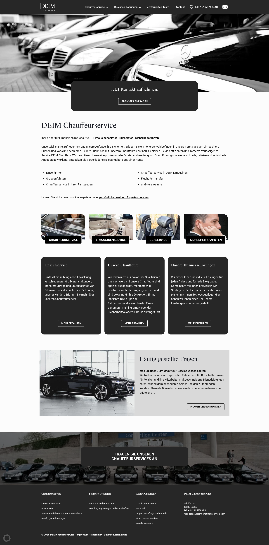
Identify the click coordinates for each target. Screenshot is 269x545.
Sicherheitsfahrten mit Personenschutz (61, 513)
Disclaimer (96, 534)
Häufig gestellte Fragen (53, 518)
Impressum (82, 534)
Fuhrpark (140, 508)
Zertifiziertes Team (146, 503)
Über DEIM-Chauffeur (147, 518)
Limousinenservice (51, 503)
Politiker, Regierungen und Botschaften (109, 508)
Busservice (47, 508)
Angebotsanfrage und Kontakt (151, 513)
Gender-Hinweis (144, 523)
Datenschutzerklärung (115, 534)
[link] (48, 7)
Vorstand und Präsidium (101, 503)
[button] (7, 538)
